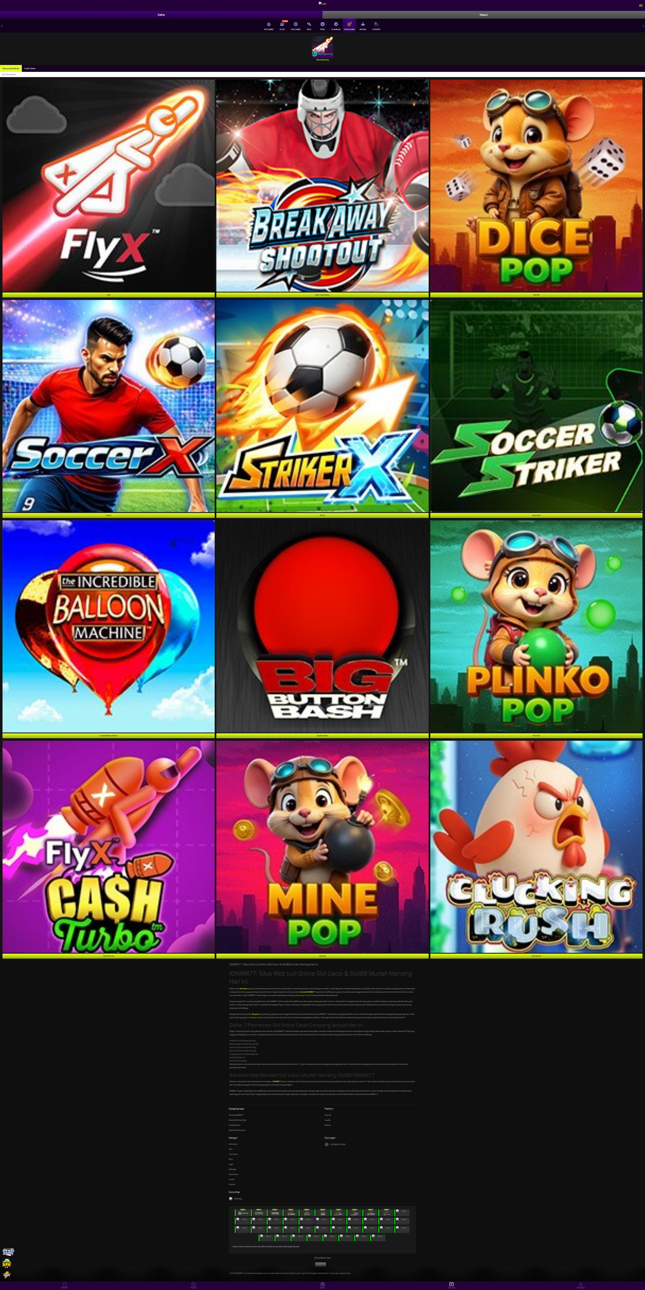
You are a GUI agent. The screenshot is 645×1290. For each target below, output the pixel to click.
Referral (328, 1125)
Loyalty (328, 1120)
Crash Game (349, 29)
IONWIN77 (277, 1081)
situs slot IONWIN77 (307, 992)
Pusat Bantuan (234, 1125)
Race (309, 29)
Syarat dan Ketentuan (237, 1130)
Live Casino (295, 29)
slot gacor (255, 1014)
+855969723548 (337, 1144)
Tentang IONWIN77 (236, 1115)
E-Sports (376, 29)
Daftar (161, 15)
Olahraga (336, 29)
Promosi (328, 1115)
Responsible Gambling (237, 1120)
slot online (243, 988)
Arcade (362, 29)
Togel (322, 29)
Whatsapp (238, 1198)
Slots (282, 29)
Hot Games (268, 29)
